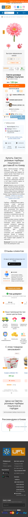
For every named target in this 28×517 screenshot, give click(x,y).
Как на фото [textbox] (13, 110)
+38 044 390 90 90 (20, 489)
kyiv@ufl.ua (17, 479)
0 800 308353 (18, 493)
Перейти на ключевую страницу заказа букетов (14, 196)
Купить (12, 380)
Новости (5, 463)
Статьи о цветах (7, 466)
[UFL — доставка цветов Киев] (6, 7)
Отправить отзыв (15, 264)
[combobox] (10, 59)
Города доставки (18, 463)
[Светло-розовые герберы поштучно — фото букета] (14, 31)
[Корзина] (17, 13)
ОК (21, 91)
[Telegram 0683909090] (18, 7)
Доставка (21, 118)
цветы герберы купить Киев (16, 197)
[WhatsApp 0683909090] (21, 7)
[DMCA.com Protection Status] (20, 510)
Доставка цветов (18, 468)
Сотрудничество (18, 466)
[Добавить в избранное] (11, 393)
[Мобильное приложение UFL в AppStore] (5, 473)
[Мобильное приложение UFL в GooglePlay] (5, 476)
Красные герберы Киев (19, 426)
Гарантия (14, 116)
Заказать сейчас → (15, 85)
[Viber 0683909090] (15, 7)
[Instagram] (24, 7)
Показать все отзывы (14, 288)
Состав (7, 116)
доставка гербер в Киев (16, 137)
